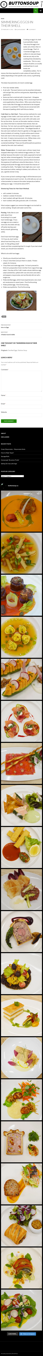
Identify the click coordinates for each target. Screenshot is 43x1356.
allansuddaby (20, 29)
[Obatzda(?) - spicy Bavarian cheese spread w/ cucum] (21, 679)
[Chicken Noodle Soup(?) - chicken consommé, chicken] (21, 637)
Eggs (2, 18)
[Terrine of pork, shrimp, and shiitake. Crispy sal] (21, 1183)
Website (4, 412)
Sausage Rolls (5, 456)
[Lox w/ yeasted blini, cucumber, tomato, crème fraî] (21, 721)
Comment (5, 369)
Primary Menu (40, 10)
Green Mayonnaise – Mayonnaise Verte (13, 449)
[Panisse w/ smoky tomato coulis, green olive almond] (21, 847)
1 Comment (32, 29)
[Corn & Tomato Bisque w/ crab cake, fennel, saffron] (21, 511)
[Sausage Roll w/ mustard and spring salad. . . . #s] (21, 1225)
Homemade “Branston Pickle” (10, 460)
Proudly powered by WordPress (9, 1353)
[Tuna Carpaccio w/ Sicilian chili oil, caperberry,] (21, 763)
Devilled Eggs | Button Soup (17, 350)
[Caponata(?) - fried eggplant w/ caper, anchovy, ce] (21, 595)
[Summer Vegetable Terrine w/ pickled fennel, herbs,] (21, 1268)
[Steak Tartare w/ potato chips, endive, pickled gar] (21, 889)
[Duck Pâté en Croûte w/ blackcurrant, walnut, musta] (21, 931)
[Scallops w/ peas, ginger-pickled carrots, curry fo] (21, 1099)
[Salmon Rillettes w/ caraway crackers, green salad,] (21, 805)
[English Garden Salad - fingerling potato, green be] (21, 1310)
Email (3, 404)
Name (3, 395)
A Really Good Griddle (8, 333)
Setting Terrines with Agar (9, 463)
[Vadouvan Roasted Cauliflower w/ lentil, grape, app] (21, 973)
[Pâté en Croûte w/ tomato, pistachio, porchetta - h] (21, 1141)
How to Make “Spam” (7, 453)
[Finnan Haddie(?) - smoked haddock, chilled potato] (21, 1057)
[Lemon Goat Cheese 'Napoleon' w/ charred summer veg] (21, 1015)
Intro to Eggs (6, 326)
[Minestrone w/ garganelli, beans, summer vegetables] (21, 553)
